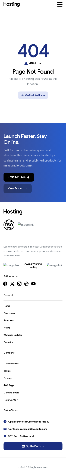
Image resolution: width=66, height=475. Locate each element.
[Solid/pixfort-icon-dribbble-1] (26, 283)
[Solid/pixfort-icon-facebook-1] (5, 283)
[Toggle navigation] (59, 4)
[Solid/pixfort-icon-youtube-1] (33, 283)
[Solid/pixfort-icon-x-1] (12, 283)
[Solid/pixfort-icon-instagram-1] (19, 283)
